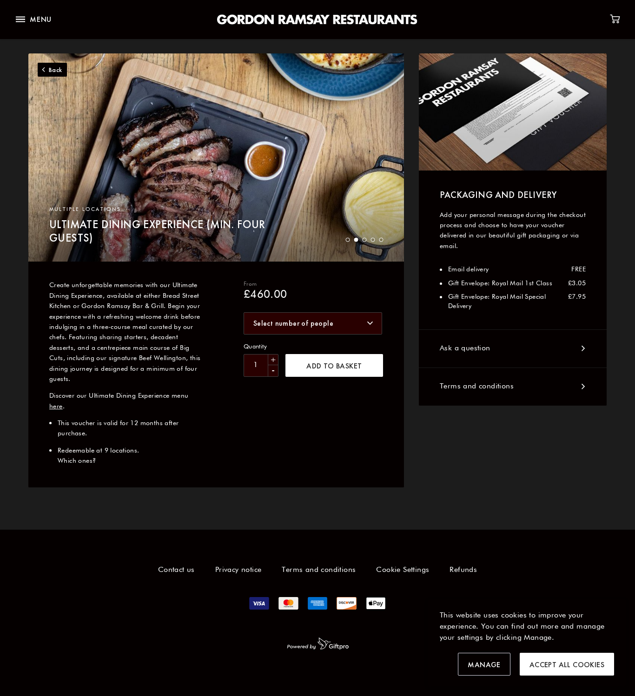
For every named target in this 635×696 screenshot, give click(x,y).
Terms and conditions (477, 386)
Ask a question (465, 348)
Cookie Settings (402, 570)
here (56, 406)
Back (55, 70)
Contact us (176, 570)
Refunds (463, 570)
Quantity (255, 347)
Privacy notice (238, 570)
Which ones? (77, 461)
